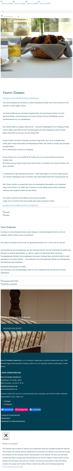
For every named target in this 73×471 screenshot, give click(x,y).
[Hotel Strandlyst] (26, 3)
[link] (18, 16)
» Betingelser (5, 418)
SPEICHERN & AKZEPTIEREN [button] (12, 467)
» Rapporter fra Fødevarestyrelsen (13, 421)
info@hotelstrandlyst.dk (9, 386)
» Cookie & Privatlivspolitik (10, 415)
